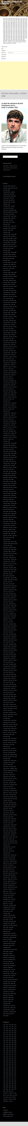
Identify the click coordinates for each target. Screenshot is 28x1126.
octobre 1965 (13, 483)
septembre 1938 (6, 740)
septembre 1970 (6, 435)
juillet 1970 (5, 437)
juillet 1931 (5, 792)
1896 (7, 26)
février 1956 (5, 575)
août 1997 (12, 198)
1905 (24, 26)
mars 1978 (5, 358)
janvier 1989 (10, 248)
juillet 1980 (5, 336)
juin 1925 (10, 837)
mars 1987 (14, 266)
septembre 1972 (6, 415)
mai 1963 (15, 507)
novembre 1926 (6, 824)
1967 (26, 34)
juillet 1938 (13, 740)
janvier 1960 (11, 537)
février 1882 (5, 955)
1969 (7, 35)
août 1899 (11, 927)
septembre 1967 (6, 465)
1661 (19, 18)
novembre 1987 (6, 262)
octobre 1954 (13, 585)
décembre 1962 (12, 511)
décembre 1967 (12, 461)
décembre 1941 (12, 712)
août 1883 (11, 951)
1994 (19, 38)
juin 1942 (15, 708)
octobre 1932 (6, 784)
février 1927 (10, 822)
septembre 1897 (6, 931)
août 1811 (12, 991)
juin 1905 (13, 915)
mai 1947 (15, 660)
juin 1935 (13, 762)
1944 (19, 31)
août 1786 (5, 1001)
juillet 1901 (5, 925)
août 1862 (5, 967)
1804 (21, 19)
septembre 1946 (6, 668)
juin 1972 (10, 417)
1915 (21, 27)
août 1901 (13, 923)
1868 (11, 23)
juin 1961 (10, 527)
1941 (11, 31)
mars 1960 (14, 535)
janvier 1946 (5, 674)
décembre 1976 (12, 370)
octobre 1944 (13, 686)
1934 (19, 30)
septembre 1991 (6, 228)
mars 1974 (14, 397)
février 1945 (10, 682)
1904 (21, 26)
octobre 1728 (6, 1007)
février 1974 (5, 399)
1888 (14, 25)
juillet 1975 (5, 387)
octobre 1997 (6, 198)
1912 (14, 27)
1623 (16, 18)
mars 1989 (5, 248)
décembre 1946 (12, 664)
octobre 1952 (13, 606)
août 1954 (13, 587)
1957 (26, 32)
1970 (9, 35)
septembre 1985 (6, 284)
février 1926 (5, 831)
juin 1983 (10, 306)
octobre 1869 (6, 963)
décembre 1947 (12, 654)
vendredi (14, 43)
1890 (19, 25)
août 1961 (13, 525)
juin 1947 (10, 660)
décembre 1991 (6, 224)
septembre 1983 (6, 304)
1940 (9, 31)
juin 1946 (10, 670)
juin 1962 (10, 517)
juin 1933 (10, 778)
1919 (7, 28)
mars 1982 (5, 318)
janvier (17, 40)
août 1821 (5, 989)
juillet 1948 (5, 650)
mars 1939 (14, 732)
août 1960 (13, 533)
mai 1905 (5, 917)
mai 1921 (15, 863)
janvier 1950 (5, 634)
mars (11, 41)
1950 (9, 32)
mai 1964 (15, 497)
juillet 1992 (5, 220)
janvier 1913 (10, 897)
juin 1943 (10, 700)
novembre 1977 (6, 362)
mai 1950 (15, 630)
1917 (26, 27)
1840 (7, 22)
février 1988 (5, 258)
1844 (11, 22)
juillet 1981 (5, 326)
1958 (4, 34)
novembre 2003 (6, 190)
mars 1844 (5, 977)
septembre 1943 (6, 698)
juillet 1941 (10, 714)
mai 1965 (15, 487)
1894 (26, 25)
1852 (19, 22)
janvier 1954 (5, 593)
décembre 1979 (12, 340)
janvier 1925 (11, 839)
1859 (26, 22)
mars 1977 (5, 368)
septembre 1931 (13, 790)
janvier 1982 (5, 320)
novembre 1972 (6, 413)
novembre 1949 (6, 636)
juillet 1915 (10, 887)
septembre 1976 (6, 374)
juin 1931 (10, 792)
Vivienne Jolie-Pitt (13, 166)
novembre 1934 (12, 766)
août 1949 (13, 638)
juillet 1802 (5, 997)
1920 (9, 28)
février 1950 (10, 632)
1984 (19, 36)
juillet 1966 (5, 477)
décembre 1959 (6, 539)
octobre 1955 (13, 577)
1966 (24, 34)
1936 (24, 30)
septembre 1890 (6, 943)
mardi (8, 41)
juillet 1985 (5, 286)
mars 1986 (5, 278)
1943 (16, 31)
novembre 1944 (6, 686)
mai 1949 (15, 640)
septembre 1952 (6, 608)
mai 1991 (5, 230)
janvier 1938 (11, 744)
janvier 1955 (11, 583)
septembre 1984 (6, 294)
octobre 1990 (13, 234)
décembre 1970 (12, 431)
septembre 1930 (13, 796)
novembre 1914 (11, 889)
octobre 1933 (12, 774)
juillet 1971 (5, 427)
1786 (11, 19)
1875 (19, 23)
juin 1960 (5, 535)
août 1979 (13, 344)
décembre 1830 (6, 983)
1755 (4, 19)
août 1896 (13, 933)
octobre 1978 (13, 352)
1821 (14, 21)
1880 (26, 23)
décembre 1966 (12, 471)
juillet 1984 (5, 296)
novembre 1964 (6, 493)
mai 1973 (9, 407)
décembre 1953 (12, 593)
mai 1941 (5, 716)
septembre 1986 (6, 274)
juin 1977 (10, 366)
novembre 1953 (6, 595)
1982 (14, 36)
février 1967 (10, 469)
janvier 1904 (5, 919)
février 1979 (10, 348)
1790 (14, 19)
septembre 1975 (6, 384)
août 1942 (5, 708)
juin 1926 (10, 828)
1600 (11, 18)
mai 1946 (15, 670)
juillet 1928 (5, 814)
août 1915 (5, 887)
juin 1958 (10, 553)
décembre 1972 (6, 411)
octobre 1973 (13, 403)
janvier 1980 (5, 340)
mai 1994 (12, 206)
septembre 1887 (6, 949)
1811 (7, 21)
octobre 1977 (13, 362)
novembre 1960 (6, 531)
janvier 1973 (11, 409)
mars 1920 (5, 869)
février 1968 (10, 459)
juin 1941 (15, 714)
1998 (4, 39)
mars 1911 (10, 903)
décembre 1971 (12, 421)
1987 (26, 36)
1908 (7, 27)
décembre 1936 (11, 752)
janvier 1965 (5, 491)
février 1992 (5, 222)
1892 (21, 25)
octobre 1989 (13, 242)
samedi (4, 43)
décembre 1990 (6, 232)
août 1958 (13, 551)
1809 (26, 19)
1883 (7, 25)
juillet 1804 (10, 995)
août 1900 (10, 925)
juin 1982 (10, 316)
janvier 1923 (11, 851)
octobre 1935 (13, 760)
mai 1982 (15, 316)
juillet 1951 (5, 620)
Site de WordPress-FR (8, 1116)
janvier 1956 (11, 575)
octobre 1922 (13, 855)
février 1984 (10, 298)
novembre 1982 (6, 312)
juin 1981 (10, 326)
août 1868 (12, 963)
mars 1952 (5, 612)
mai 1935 (5, 764)
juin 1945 (10, 680)
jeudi (20, 40)
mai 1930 (5, 800)
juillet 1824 (5, 987)
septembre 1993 (12, 210)
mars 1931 (15, 792)
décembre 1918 (6, 875)
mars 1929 (5, 810)
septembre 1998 (6, 196)
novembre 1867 (6, 965)
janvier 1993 (11, 214)
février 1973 (5, 409)
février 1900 (5, 927)
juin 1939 (5, 732)
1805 (24, 19)
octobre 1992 (13, 216)
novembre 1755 (6, 1005)
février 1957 (10, 565)
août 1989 (13, 244)
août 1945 (13, 678)
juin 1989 (10, 246)
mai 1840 (5, 979)
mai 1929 (10, 808)
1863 (7, 23)
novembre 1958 (6, 549)
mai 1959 (5, 545)
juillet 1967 (5, 467)
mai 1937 (15, 750)
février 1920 (10, 869)
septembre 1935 (6, 762)
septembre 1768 (6, 1003)
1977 (26, 35)
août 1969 (13, 445)
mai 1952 (15, 610)
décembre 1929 (12, 802)
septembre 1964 (6, 495)
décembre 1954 (6, 585)
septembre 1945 (6, 678)
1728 (24, 18)
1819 (11, 21)
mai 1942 (5, 710)
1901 (16, 26)
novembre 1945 (6, 676)
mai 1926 (15, 828)
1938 (4, 31)
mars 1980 (5, 338)
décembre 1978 (12, 350)
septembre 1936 (13, 754)
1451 (7, 18)
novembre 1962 (6, 513)
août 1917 (5, 879)
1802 (19, 19)
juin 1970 (10, 437)
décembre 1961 (12, 521)
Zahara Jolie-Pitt (6, 170)
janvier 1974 (11, 399)
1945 (21, 31)
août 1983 (13, 304)
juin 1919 (10, 873)
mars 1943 (5, 702)
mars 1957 (5, 565)
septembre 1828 (6, 985)
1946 (24, 31)
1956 (24, 32)
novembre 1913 (6, 895)
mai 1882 (10, 953)
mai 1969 (15, 447)
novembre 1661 (6, 1009)
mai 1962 (15, 517)
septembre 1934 (13, 768)
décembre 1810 (6, 993)
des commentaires (8, 1114)
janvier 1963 (5, 511)
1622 (14, 18)
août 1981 (13, 324)
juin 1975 (10, 387)
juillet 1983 (5, 306)
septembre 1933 (6, 776)
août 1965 (13, 485)
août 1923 (13, 847)
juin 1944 (10, 690)
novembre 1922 (6, 855)
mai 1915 (5, 889)
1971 (11, 35)
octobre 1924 (6, 841)
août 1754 (13, 1005)
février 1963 (10, 509)
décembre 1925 (12, 831)
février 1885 (5, 951)
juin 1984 (10, 296)
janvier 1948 (5, 654)
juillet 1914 (5, 891)
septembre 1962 (6, 515)
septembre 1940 (6, 722)
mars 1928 (5, 816)
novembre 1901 (6, 923)
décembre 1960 (11, 529)
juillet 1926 (5, 828)
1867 (9, 23)
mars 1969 (5, 449)
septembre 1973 (6, 405)
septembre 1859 (6, 969)
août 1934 (5, 770)
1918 (4, 28)
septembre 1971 (6, 425)
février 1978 (10, 358)
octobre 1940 (13, 720)
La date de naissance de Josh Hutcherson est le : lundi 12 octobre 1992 (12, 105)
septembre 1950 (6, 628)
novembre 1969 (6, 443)
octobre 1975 (13, 383)
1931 (11, 30)
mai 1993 (15, 212)
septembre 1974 (6, 395)
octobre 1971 (13, 423)
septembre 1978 (6, 354)
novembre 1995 (6, 204)
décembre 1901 (12, 921)
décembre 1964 (12, 491)
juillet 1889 (5, 945)
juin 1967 (10, 467)
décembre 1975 (12, 381)
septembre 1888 (6, 947)
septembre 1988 (6, 254)
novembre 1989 (6, 242)
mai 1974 (9, 397)
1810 (4, 21)
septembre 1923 (6, 847)
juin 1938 (5, 742)
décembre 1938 (6, 736)
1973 (16, 35)
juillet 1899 (5, 929)
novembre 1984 (6, 292)
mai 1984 (15, 296)
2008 (21, 39)
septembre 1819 (11, 989)
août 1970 (13, 435)
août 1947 (13, 658)
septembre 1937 (6, 748)
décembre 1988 (6, 250)
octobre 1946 (13, 666)
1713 (21, 18)
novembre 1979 (6, 342)
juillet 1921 (5, 863)
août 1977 (13, 364)
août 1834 (10, 979)
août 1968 (13, 455)
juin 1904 (9, 917)
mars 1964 (5, 499)
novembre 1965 (6, 483)
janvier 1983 (5, 310)
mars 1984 (5, 298)
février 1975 (10, 389)
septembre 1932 (13, 784)
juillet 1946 (5, 670)
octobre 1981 (13, 322)
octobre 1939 (13, 728)
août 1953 (13, 597)
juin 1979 (10, 346)
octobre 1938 (13, 738)
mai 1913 (5, 897)
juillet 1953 (5, 599)
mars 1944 (5, 692)
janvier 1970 (10, 439)
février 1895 (5, 937)
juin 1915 (15, 887)
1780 (9, 19)
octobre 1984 (13, 292)
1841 (9, 22)
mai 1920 (14, 867)
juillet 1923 (5, 849)
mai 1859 (13, 969)
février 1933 (10, 780)
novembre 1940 (6, 720)
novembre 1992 (6, 216)
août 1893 (10, 939)
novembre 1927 (6, 818)
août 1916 (5, 885)
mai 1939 (9, 732)
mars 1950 (5, 632)
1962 (14, 34)
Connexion (5, 1110)
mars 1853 (12, 971)
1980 (9, 36)
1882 (4, 25)
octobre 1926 (13, 824)
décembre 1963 (12, 501)
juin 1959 (15, 543)
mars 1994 (5, 208)
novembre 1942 (12, 704)
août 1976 (13, 374)
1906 (26, 26)
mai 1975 (15, 387)
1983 (16, 36)
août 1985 (13, 284)
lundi (4, 41)
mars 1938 (14, 742)
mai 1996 (13, 202)
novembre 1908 (6, 909)
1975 (21, 35)
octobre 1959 (13, 541)
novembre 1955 (6, 577)
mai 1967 (15, 467)
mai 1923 (10, 849)
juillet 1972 (5, 417)
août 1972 (13, 415)
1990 (9, 38)
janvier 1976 (5, 381)
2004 (14, 39)
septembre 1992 (6, 218)
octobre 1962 (13, 513)
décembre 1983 (12, 300)
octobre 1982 (13, 312)
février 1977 (10, 368)
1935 (21, 30)
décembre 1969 (6, 441)
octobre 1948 (13, 646)
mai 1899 (10, 929)
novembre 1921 (11, 859)
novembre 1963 (6, 503)
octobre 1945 (13, 676)
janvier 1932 (5, 788)
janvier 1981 (5, 330)
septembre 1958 (6, 551)
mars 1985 (5, 288)
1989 (7, 38)
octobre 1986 (13, 272)
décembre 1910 (12, 905)
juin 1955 (15, 579)
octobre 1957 (13, 559)
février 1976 (10, 379)
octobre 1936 (6, 754)
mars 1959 (10, 545)
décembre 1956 (12, 567)
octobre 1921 (6, 861)
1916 (24, 27)
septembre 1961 (6, 525)
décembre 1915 (11, 885)
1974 (19, 35)
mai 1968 (15, 457)
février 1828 (13, 985)
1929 (7, 30)
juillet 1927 (13, 820)
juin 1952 (10, 610)
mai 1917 (5, 881)
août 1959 (5, 543)
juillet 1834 (15, 979)
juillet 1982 (5, 316)
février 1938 (5, 744)
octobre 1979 (13, 342)
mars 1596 (5, 1013)
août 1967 (13, 465)
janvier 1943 (5, 704)
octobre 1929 (13, 804)
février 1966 (10, 479)
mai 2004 (15, 188)
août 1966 (13, 475)
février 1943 (10, 702)
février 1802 (11, 997)
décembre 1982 (12, 310)
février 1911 (5, 905)
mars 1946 (5, 672)
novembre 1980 (6, 332)
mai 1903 (11, 919)
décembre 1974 (12, 391)
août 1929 (13, 806)
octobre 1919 (12, 871)
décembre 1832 (6, 981)
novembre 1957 (6, 559)
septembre (9, 43)
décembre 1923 (6, 845)
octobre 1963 (13, 503)
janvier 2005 (10, 188)
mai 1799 (5, 999)
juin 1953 (10, 599)
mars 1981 (5, 328)
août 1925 (13, 835)
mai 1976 (10, 377)
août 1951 (13, 618)
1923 (16, 28)
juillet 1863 (13, 965)
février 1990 (5, 240)
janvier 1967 (5, 471)
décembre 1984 (12, 290)
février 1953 (10, 601)
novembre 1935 (6, 760)
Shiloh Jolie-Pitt (13, 168)
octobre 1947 (13, 656)
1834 (4, 22)
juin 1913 (12, 895)
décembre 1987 (6, 260)
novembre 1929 (6, 804)
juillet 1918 (13, 875)
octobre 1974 (13, 393)
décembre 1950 (12, 624)
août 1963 (13, 505)
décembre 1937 (6, 746)
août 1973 (13, 405)
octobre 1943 (13, 696)
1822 (16, 21)
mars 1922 (5, 859)
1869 (14, 23)
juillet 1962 (5, 517)
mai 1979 (15, 346)
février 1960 (5, 537)
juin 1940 (10, 724)
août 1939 (13, 730)
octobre (24, 41)
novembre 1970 (6, 433)
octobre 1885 (14, 949)
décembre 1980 (12, 330)
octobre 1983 (13, 302)
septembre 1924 (13, 841)
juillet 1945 (5, 680)
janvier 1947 (5, 664)
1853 (21, 22)
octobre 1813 (6, 991)
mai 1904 (14, 917)
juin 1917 (15, 879)
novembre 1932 (12, 782)
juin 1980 (10, 336)
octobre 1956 (13, 569)
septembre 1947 (6, 658)
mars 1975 (5, 389)
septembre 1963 (6, 505)
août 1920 (5, 867)
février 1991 (10, 230)
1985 (21, 36)
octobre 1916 (13, 883)
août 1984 (13, 294)
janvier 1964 (5, 501)
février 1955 (5, 583)
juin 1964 (10, 497)
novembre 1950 (6, 626)
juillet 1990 (5, 238)
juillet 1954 (5, 589)
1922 (14, 28)
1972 (14, 35)
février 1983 (10, 308)
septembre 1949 (6, 638)
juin (25, 40)
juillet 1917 (10, 879)
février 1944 (10, 692)
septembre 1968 (6, 455)
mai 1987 (9, 266)
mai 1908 (12, 909)
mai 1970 (15, 437)
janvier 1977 (5, 370)
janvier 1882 (11, 955)
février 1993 (5, 214)
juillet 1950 (5, 630)
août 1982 (13, 314)
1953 (16, 32)
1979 (7, 36)
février (14, 40)
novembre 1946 (6, 666)
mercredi (15, 41)
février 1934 (10, 772)
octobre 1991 (13, 226)
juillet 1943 (5, 700)
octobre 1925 (13, 833)
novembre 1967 (6, 463)
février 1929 (10, 810)
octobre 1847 (13, 973)
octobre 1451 (11, 1013)
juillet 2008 (13, 186)
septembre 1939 (6, 730)
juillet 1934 (10, 770)
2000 (7, 39)
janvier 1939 (11, 734)
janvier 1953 (5, 604)
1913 (16, 27)
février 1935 (10, 764)
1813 (9, 21)
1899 (11, 26)
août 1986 (13, 274)
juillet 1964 (5, 497)
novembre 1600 (12, 1011)
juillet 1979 (5, 346)
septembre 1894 (12, 937)
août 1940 (13, 722)
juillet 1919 (5, 873)
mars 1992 (10, 220)
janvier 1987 (11, 268)
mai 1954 (15, 589)
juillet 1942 (10, 708)
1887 (11, 25)
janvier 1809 (13, 993)
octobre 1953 (13, 595)
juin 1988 (5, 256)
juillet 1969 (5, 447)
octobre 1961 (13, 523)
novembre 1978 (6, 352)
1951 (11, 32)
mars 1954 (5, 591)
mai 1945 (15, 680)
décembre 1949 (12, 634)
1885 (9, 25)
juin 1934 (15, 770)
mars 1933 (5, 780)
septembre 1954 (6, 587)
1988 (4, 38)
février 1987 (5, 268)
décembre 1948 (12, 644)
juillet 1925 (5, 837)
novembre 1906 (6, 913)
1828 (21, 21)
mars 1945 (5, 682)
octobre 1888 (11, 945)
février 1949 (10, 642)
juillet (23, 40)
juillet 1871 (10, 961)
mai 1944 (15, 690)
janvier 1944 (5, 694)
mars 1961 (5, 529)
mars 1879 (5, 959)
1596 (9, 18)
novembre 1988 (6, 252)
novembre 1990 (6, 234)
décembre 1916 (11, 881)
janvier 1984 (5, 300)
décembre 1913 (12, 893)
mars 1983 (5, 308)
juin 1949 (10, 640)
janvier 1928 (10, 816)
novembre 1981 (6, 322)
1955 (21, 32)
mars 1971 (5, 429)
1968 (4, 35)
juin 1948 (10, 650)
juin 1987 (5, 266)
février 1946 (10, 672)
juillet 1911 (5, 903)
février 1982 (10, 318)
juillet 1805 (5, 995)
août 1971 (13, 425)
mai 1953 (15, 599)
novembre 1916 (6, 883)
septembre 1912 (6, 899)
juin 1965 (10, 487)
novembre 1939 (6, 728)
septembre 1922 (6, 857)
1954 (19, 32)
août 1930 (5, 798)
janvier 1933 (5, 782)
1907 (4, 27)
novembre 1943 (6, 696)
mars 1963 (5, 509)
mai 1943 (15, 700)
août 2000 (12, 194)
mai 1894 (5, 939)
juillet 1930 (10, 798)
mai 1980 (15, 336)
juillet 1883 (5, 953)
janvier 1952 (5, 614)
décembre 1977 (12, 360)
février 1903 (5, 921)
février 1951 (10, 622)
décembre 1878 (11, 959)
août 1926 (13, 826)
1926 (24, 28)
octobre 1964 (13, 493)
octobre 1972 (13, 413)
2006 (19, 39)
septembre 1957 (6, 561)
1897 (9, 26)
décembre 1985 (12, 280)
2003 (11, 39)
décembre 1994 (6, 206)
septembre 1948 (6, 648)
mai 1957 (15, 563)
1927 (26, 28)
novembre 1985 (6, 282)
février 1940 (5, 726)
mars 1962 (5, 519)
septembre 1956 (6, 571)
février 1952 (10, 612)
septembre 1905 (6, 915)
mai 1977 (15, 366)
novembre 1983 (6, 302)
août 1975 (13, 384)
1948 (4, 32)
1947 (26, 31)
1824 (19, 21)
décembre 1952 (12, 604)
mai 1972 (15, 417)
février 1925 (5, 839)
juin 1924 (5, 843)
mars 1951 (5, 622)
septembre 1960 (6, 533)
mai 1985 (15, 286)
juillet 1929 (5, 808)
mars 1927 (5, 822)
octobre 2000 (6, 194)
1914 (19, 27)
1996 (24, 38)
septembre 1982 (6, 314)
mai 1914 (10, 891)
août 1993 (5, 212)
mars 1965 (5, 489)
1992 (14, 38)
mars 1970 (5, 439)
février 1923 (5, 851)
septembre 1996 (6, 202)
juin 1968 (10, 457)
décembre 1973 (6, 401)
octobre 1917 (13, 877)
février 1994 (10, 208)
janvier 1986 (5, 280)
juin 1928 (10, 814)
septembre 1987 (6, 264)
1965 (21, 34)
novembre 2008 (6, 186)
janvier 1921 (10, 865)
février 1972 (10, 419)
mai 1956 (10, 573)
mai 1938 (9, 742)
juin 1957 (10, 563)
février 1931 (5, 794)
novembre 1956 (6, 569)
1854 (24, 22)
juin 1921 (10, 863)
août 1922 (13, 857)
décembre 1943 (12, 694)
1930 (9, 30)
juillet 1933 (5, 778)
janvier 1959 (5, 547)
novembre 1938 (6, 738)
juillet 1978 (5, 356)
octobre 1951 (13, 616)
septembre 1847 (6, 975)
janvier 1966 (5, 481)
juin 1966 (10, 477)
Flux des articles (7, 1112)
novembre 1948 (6, 646)
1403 (4, 18)
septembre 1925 (6, 835)
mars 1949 (5, 642)
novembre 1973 (6, 403)
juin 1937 (10, 750)
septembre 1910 (6, 907)
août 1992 (13, 218)
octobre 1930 (6, 796)
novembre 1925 (6, 833)
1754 (26, 18)
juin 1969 (10, 447)
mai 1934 (5, 772)
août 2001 (13, 192)
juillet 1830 (13, 983)
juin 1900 (15, 925)
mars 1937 (5, 752)
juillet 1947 (5, 660)
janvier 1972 (5, 421)
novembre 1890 (12, 941)
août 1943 (13, 698)
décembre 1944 (12, 684)
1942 (14, 31)
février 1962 (10, 519)
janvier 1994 (5, 210)
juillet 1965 (5, 487)
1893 (24, 25)
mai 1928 (15, 814)
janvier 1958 (5, 557)
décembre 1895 (6, 935)
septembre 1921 (13, 861)
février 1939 (5, 734)
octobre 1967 (13, 463)
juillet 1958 (5, 553)
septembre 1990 (6, 236)
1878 (21, 23)
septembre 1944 (6, 688)
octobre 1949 (13, 636)
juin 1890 (13, 943)
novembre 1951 (6, 616)
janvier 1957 (5, 567)
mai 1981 (15, 326)
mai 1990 (15, 238)
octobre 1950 (13, 626)
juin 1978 (10, 356)
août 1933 (13, 776)
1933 (16, 30)
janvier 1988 (11, 258)
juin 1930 (15, 798)
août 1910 (13, 907)
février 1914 (5, 893)
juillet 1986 (5, 276)
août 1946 (13, 668)
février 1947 (10, 662)
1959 (7, 34)
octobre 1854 (6, 971)
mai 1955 (5, 581)
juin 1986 (10, 276)
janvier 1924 (14, 843)
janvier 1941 (10, 716)
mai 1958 (15, 553)
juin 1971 (10, 427)
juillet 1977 (5, 366)
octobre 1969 (13, 443)
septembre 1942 (13, 706)
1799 (16, 19)
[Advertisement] (14, 75)
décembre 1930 (12, 794)
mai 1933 (15, 778)
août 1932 (5, 786)
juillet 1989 (5, 246)
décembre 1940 (6, 718)
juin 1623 (12, 1009)
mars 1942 (10, 710)
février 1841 (10, 977)
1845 (14, 22)
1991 (11, 38)
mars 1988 (14, 256)
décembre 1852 (6, 973)
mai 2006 (5, 188)
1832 (26, 21)
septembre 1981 (6, 324)
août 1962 (13, 515)
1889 (16, 25)
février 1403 (5, 1015)
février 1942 (5, 712)
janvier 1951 (5, 624)
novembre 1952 (6, 606)
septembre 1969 (6, 445)
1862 (4, 23)
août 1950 (13, 628)
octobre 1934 (6, 768)
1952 (14, 32)
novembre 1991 (6, 226)
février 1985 (10, 288)
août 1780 (10, 1001)
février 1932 (10, 786)
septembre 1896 (6, 933)
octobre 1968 (13, 453)
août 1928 (12, 812)
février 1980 (10, 338)
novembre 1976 (6, 372)
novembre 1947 (6, 656)
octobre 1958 (13, 549)
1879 (24, 23)
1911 (11, 27)
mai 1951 (10, 620)
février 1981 (10, 328)
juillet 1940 (5, 724)
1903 (19, 26)
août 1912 (13, 899)
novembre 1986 (6, 272)
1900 (14, 26)
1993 (16, 38)
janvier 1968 (5, 461)
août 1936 (5, 756)
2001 (9, 39)
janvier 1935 (5, 766)
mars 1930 (10, 800)
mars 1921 (5, 865)
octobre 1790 (10, 999)
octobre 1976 (13, 372)
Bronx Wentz (6, 166)
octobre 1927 (13, 818)
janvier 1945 (5, 684)
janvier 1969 (5, 451)
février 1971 (10, 429)
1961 (11, 34)
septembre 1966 (6, 475)
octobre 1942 (6, 706)
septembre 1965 (6, 485)
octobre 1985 (13, 282)
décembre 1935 (6, 758)
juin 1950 (10, 630)
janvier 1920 (5, 871)
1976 (24, 35)
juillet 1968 (5, 457)
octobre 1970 (13, 433)
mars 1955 (10, 581)
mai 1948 (15, 650)
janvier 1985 (5, 290)
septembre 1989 (6, 244)
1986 (24, 36)
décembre (5, 40)
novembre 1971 (6, 423)
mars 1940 (15, 724)
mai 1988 (9, 256)
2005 (16, 39)
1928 (4, 30)
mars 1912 (5, 901)
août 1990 (13, 236)
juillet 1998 (13, 196)
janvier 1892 (5, 941)
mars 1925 (15, 837)
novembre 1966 (6, 473)
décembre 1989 (12, 240)
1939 (7, 31)
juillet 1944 (5, 690)
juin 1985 (10, 286)
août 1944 (13, 688)
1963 (16, 34)
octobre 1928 (6, 812)
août (24, 39)
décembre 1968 (12, 451)
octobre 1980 (13, 332)
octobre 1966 (13, 473)
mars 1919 (15, 873)
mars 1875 (5, 961)
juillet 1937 (5, 750)
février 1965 (10, 489)
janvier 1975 (5, 391)
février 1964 (10, 499)
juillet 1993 (10, 212)
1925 (21, 28)
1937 (26, 30)
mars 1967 (5, 469)
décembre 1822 (11, 987)
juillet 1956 (5, 573)
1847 (16, 22)
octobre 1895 (13, 935)
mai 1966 (15, 477)
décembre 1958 (12, 547)
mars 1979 (5, 348)
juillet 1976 (5, 377)
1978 (4, 36)
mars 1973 (14, 407)
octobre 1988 (13, 252)
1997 (26, 38)
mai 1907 (11, 911)
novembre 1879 (11, 957)
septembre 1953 (6, 597)
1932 (14, 30)
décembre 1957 (12, 557)
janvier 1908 (5, 911)
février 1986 (10, 278)
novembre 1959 (6, 541)
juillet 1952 (5, 610)
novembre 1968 (6, 453)
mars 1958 (5, 555)
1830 (24, 21)
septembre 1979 (6, 344)
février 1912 (10, 901)
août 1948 (13, 648)
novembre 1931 (12, 788)
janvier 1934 (5, 774)
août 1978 (13, 354)
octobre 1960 (13, 531)
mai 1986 (15, 276)
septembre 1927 (6, 820)
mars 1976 (5, 379)
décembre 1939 (12, 726)
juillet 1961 (5, 527)
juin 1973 (5, 407)
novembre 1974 (6, 393)
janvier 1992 (11, 222)
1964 (19, 34)
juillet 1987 (13, 264)
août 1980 (13, 334)
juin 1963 (10, 507)
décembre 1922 (6, 853)
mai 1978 (15, 356)
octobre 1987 (13, 262)
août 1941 (5, 714)
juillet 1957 (5, 563)
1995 (21, 38)
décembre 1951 (12, 614)
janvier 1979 (5, 350)
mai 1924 (9, 843)
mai (6, 41)
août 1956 (13, 571)
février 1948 (10, 652)
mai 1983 (15, 306)
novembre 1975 (6, 383)
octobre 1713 (12, 1007)
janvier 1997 (11, 200)
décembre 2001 (6, 192)
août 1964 (13, 495)
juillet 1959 (10, 543)
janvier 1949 (5, 644)
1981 (11, 36)
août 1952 (13, 608)
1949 (7, 32)
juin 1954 (10, 589)
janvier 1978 (5, 360)
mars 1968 (5, 459)
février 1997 (5, 200)
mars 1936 (14, 756)
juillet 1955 (10, 579)
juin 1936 (10, 756)
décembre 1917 (6, 877)
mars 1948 (5, 652)
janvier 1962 (5, 521)
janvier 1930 (5, 802)
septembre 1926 (6, 826)
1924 (19, 28)
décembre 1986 (6, 270)
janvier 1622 (5, 1011)
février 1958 (10, 555)
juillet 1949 (5, 640)
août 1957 (13, 561)
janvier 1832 (13, 981)
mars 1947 (5, 662)
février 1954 (10, 591)
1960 (9, 34)
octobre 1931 (6, 790)
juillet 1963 (5, 507)
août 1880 (5, 957)
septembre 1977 (6, 364)
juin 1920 (10, 867)
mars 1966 (5, 479)
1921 (11, 28)
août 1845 (13, 975)
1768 (7, 19)
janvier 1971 (5, 431)
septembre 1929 (6, 806)
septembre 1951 (6, 618)
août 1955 (5, 579)
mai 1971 (15, 427)
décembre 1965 (12, 481)
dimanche (10, 40)
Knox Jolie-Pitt (6, 168)
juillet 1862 (10, 967)
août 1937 (13, 748)
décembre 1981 (12, 320)
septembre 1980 (6, 334)
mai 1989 (15, 246)
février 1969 (10, 449)
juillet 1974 (13, 395)
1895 (4, 26)
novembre (19, 41)
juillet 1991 (13, 228)
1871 (16, 23)
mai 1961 (15, 527)
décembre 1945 (12, 674)
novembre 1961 (6, 523)
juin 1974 (5, 397)
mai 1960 (9, 535)
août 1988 (13, 254)
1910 (9, 27)
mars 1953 (5, 601)
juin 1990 (10, 238)
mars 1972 (5, 419)
